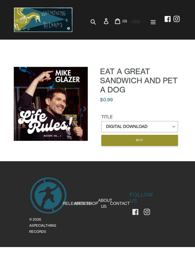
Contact (120, 203)
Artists (82, 203)
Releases (74, 203)
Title (107, 116)
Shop (92, 203)
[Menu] (153, 21)
